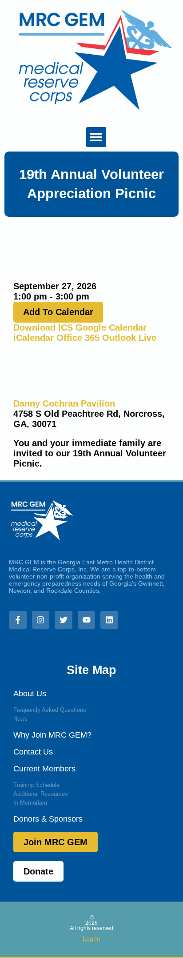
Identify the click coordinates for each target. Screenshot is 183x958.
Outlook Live (129, 338)
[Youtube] (86, 620)
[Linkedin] (109, 620)
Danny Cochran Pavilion (64, 403)
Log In (91, 938)
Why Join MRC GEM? (52, 734)
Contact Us (33, 751)
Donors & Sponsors (48, 818)
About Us (29, 693)
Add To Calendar (58, 312)
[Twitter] (63, 620)
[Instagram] (41, 620)
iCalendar (33, 338)
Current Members (44, 768)
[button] (96, 137)
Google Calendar (111, 327)
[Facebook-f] (18, 620)
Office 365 (77, 338)
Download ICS (43, 327)
